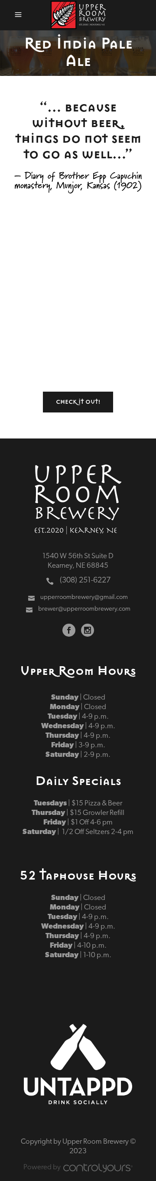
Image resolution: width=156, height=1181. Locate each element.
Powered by (42, 1167)
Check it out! (78, 402)
